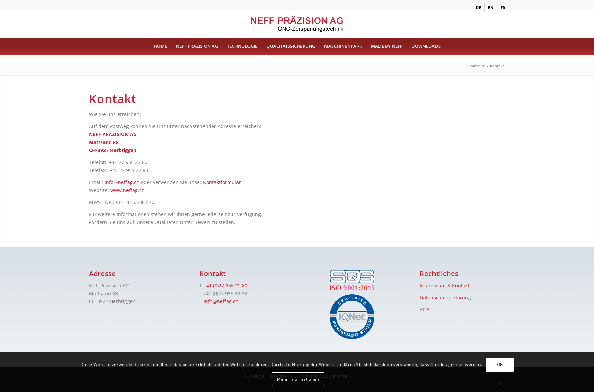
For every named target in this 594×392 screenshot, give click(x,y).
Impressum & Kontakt (445, 285)
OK (500, 365)
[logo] (297, 24)
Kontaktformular (222, 182)
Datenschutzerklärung (445, 297)
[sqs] (352, 280)
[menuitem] (479, 7)
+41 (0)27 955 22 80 (226, 285)
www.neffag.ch (127, 190)
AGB (424, 309)
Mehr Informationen (298, 379)
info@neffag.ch (122, 182)
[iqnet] (352, 316)
